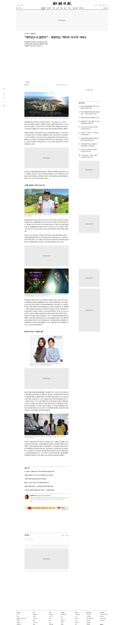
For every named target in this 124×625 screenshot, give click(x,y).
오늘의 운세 (102, 620)
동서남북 (18, 622)
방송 (90, 616)
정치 (34, 612)
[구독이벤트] (46, 508)
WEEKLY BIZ (63, 614)
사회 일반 (51, 614)
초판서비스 (102, 616)
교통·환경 (51, 624)
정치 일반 (35, 614)
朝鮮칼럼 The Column (21, 618)
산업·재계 (63, 620)
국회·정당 (35, 618)
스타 (87, 616)
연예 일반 (88, 614)
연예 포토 (88, 620)
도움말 (62, 535)
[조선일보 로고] (62, 3)
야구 (76, 616)
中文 (107, 5)
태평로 (18, 620)
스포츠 (76, 612)
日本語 (103, 5)
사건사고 (51, 616)
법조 (50, 618)
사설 (17, 614)
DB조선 (101, 624)
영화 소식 (88, 618)
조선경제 (26, 33)
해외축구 (77, 622)
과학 (62, 618)
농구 (76, 624)
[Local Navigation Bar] (17, 8)
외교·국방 (35, 622)
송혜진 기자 (26, 85)
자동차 (62, 622)
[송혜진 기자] (26, 497)
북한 (34, 620)
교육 (50, 620)
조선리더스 (102, 612)
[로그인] (107, 8)
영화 (89, 624)
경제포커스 (19, 624)
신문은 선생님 (103, 618)
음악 (92, 618)
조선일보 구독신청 (103, 614)
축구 (76, 620)
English (100, 5)
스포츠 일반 (77, 614)
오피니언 (18, 612)
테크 (62, 616)
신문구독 (95, 5)
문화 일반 (88, 622)
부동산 (62, 624)
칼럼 (17, 616)
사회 (50, 612)
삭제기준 (67, 535)
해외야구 (77, 618)
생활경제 (33, 33)
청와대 (34, 616)
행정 (34, 624)
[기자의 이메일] (31, 501)
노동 (50, 622)
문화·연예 (89, 612)
